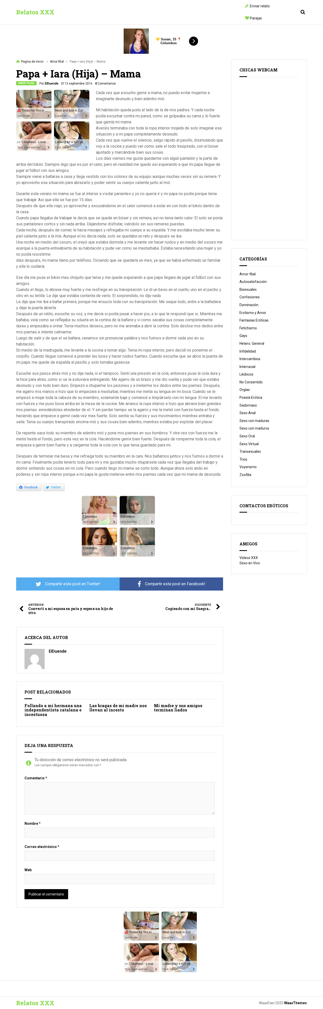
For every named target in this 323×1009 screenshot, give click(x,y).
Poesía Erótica (250, 397)
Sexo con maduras (254, 421)
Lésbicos (246, 374)
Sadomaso (248, 405)
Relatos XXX (35, 12)
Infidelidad (247, 351)
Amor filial (57, 61)
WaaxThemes (295, 1003)
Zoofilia (245, 475)
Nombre (32, 823)
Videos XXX (248, 558)
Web (28, 870)
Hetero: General (251, 343)
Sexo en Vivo (249, 563)
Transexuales (250, 451)
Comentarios (105, 83)
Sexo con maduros (254, 428)
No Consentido (251, 382)
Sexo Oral (247, 436)
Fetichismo (248, 328)
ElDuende (52, 83)
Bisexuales (248, 289)
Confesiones (249, 297)
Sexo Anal (247, 413)
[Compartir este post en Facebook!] (171, 584)
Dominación (248, 305)
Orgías (244, 390)
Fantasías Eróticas (253, 320)
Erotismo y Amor (252, 313)
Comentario (35, 778)
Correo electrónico (41, 847)
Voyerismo (248, 467)
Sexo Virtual (249, 444)
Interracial (247, 367)
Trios (243, 459)
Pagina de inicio (32, 61)
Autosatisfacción (253, 282)
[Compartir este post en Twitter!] (68, 584)
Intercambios (249, 359)
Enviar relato (260, 6)
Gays (243, 336)
